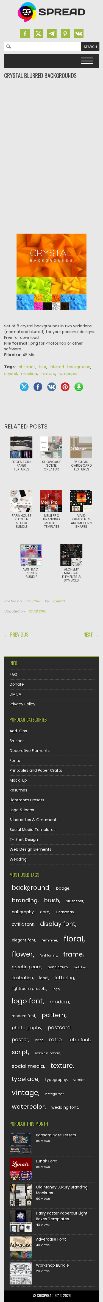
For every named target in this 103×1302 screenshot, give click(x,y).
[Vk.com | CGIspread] (78, 33)
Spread (58, 601)
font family (48, 955)
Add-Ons (18, 731)
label (43, 978)
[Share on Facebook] (38, 386)
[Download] (78, 386)
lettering (64, 978)
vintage (25, 1092)
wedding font (64, 1107)
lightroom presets (29, 988)
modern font (23, 1016)
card (44, 912)
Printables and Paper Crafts (36, 770)
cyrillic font (23, 924)
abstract (27, 367)
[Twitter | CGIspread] (38, 33)
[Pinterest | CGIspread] (65, 33)
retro (55, 1039)
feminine (49, 940)
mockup (29, 373)
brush (51, 900)
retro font (79, 1040)
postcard (59, 1027)
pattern (53, 1015)
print (39, 1040)
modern (59, 1001)
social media (28, 1066)
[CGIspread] (51, 23)
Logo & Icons (22, 810)
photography (26, 1028)
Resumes (18, 790)
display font (57, 924)
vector (79, 1079)
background (30, 887)
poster (20, 1039)
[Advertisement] (51, 101)
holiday (80, 967)
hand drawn (58, 967)
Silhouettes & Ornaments (34, 819)
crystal (10, 373)
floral (73, 938)
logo (56, 989)
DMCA (15, 694)
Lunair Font (46, 1161)
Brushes (17, 741)
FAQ (13, 674)
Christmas (65, 912)
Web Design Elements (30, 849)
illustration (22, 978)
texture (48, 373)
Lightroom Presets (27, 800)
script (20, 1052)
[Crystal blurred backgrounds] (51, 314)
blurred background (70, 367)
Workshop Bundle (52, 1265)
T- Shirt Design (24, 839)
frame (73, 954)
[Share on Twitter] (24, 386)
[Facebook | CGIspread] (25, 33)
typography (56, 1079)
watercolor (28, 1106)
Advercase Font (51, 1239)
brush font (74, 901)
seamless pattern (47, 1053)
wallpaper (68, 373)
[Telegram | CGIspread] (52, 33)
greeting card (26, 967)
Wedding (18, 859)
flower (22, 954)
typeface (25, 1079)
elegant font (23, 940)
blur (42, 367)
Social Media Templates (32, 829)
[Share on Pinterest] (65, 386)
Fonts (15, 760)
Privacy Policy (22, 704)
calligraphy (23, 912)
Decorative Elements (30, 750)
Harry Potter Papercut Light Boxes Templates (62, 1216)
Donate (17, 684)
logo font (27, 1001)
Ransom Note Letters (56, 1135)
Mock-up (18, 780)
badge (62, 888)
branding (25, 900)
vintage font (54, 1094)
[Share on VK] (51, 386)
